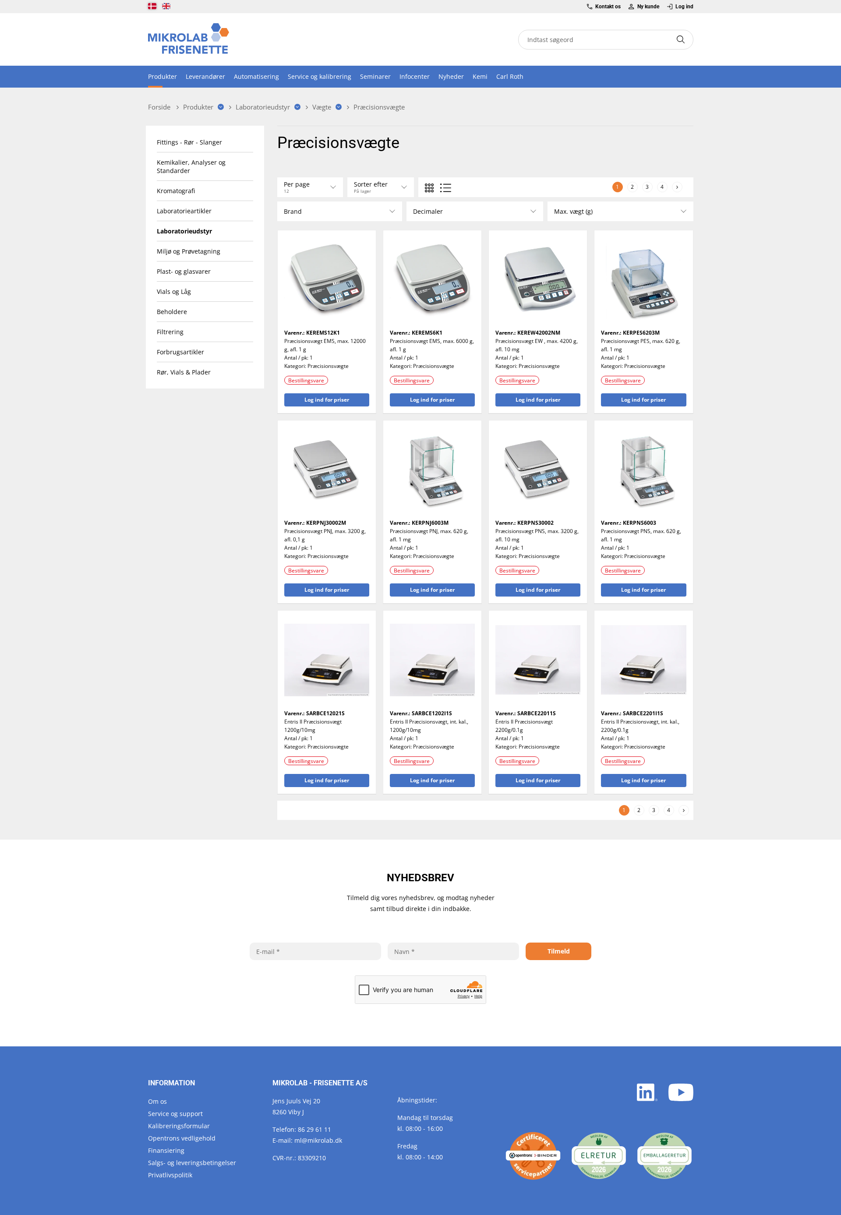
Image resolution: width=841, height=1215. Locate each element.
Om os (157, 1101)
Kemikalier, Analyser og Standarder (191, 166)
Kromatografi (176, 191)
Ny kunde (648, 7)
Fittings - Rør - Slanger (189, 142)
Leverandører (205, 76)
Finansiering (166, 1150)
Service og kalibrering (319, 76)
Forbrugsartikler (180, 352)
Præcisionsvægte (328, 366)
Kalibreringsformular (179, 1126)
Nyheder (451, 76)
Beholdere (172, 311)
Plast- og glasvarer (184, 271)
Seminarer (375, 76)
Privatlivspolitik (170, 1175)
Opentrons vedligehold (182, 1138)
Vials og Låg (174, 291)
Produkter (162, 76)
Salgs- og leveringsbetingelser (192, 1162)
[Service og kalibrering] (533, 1155)
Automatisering (256, 76)
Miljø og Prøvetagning (188, 251)
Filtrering (170, 332)
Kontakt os (608, 7)
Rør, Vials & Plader (184, 372)
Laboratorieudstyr (184, 231)
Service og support (175, 1113)
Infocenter (414, 76)
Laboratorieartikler (184, 211)
